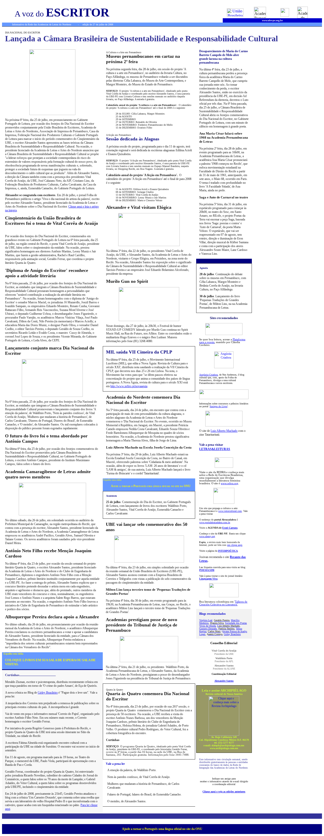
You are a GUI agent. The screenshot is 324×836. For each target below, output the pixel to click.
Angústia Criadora (208, 374)
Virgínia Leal (205, 620)
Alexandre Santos (224, 680)
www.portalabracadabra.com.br (214, 522)
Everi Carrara (229, 527)
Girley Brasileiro (48, 692)
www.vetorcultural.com (230, 511)
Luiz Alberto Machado (224, 431)
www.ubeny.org (207, 536)
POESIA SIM (206, 570)
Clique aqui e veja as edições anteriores (223, 791)
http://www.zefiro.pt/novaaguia (128, 386)
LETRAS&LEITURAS (214, 449)
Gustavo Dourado (208, 628)
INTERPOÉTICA (228, 550)
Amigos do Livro (218, 406)
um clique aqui (234, 545)
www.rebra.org (229, 483)
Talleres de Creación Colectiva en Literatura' (223, 603)
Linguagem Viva (208, 578)
